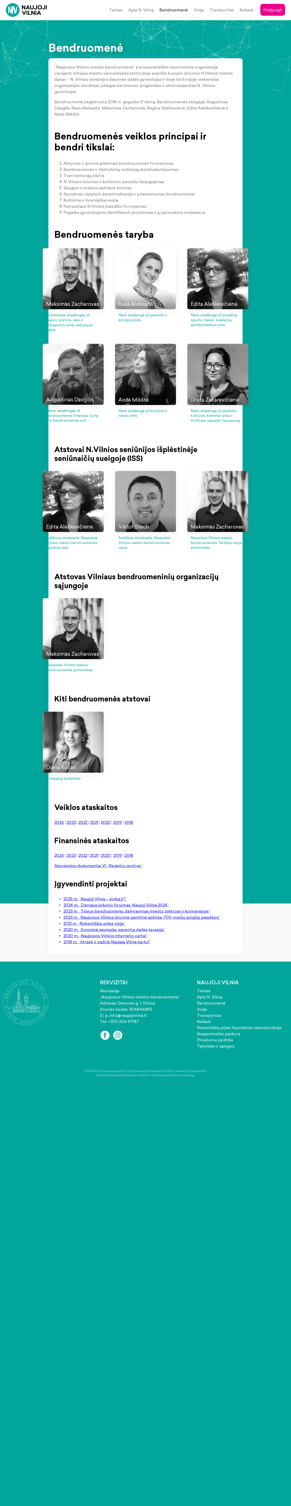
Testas (116, 10)
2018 (129, 822)
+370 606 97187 (123, 1021)
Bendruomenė (173, 10)
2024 (59, 822)
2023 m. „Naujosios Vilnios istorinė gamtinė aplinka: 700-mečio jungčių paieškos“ (141, 917)
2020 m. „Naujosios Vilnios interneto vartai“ (105, 936)
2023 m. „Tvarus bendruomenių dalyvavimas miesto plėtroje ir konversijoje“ (136, 911)
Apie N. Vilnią (141, 10)
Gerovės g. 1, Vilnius (136, 1003)
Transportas (221, 10)
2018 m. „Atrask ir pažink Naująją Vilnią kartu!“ (107, 942)
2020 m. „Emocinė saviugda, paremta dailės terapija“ (114, 929)
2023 (71, 822)
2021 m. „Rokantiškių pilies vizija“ (94, 923)
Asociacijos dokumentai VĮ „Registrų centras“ (98, 865)
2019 (117, 822)
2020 (105, 822)
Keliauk (246, 10)
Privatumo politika (215, 1040)
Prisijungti (272, 10)
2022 (82, 822)
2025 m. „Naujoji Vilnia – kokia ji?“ (95, 899)
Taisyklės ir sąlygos (215, 1046)
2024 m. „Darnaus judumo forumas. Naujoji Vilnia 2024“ (116, 905)
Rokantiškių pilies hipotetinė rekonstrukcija (239, 1027)
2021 (94, 822)
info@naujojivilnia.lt (128, 1015)
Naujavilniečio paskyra (218, 1034)
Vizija (199, 10)
